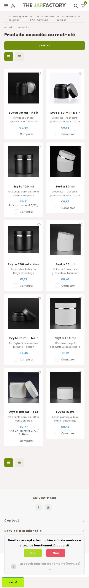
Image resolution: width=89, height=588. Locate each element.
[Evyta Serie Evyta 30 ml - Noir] (23, 88)
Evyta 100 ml (23, 186)
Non (56, 553)
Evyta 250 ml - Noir (23, 264)
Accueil (8, 27)
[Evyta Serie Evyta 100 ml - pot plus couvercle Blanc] (23, 387)
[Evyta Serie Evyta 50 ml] (65, 161)
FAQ (32, 20)
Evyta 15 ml (65, 412)
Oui (32, 553)
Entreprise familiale (45, 18)
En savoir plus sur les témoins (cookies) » (49, 566)
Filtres (45, 45)
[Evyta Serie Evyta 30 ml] (65, 239)
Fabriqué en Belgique (18, 18)
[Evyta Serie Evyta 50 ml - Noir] (65, 88)
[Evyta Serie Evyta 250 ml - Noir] (23, 239)
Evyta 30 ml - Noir (23, 113)
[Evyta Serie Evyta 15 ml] (65, 387)
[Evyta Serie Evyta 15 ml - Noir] (23, 313)
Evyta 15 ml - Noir (23, 338)
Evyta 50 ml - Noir (65, 113)
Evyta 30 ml (65, 264)
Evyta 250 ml (65, 338)
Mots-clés (23, 27)
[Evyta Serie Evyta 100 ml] (23, 161)
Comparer (26, 134)
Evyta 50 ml (65, 186)
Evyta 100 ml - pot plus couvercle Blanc (24, 412)
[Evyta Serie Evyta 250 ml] (65, 313)
